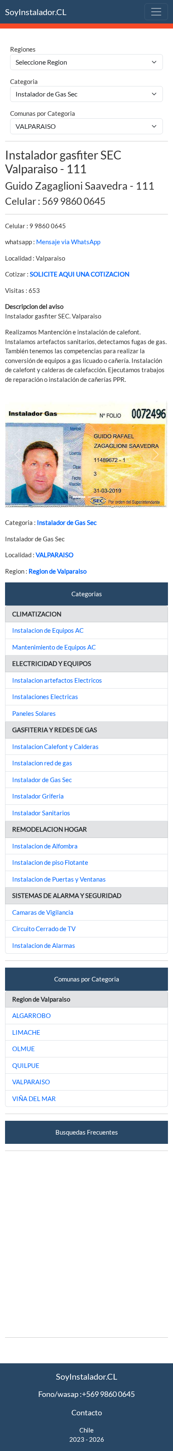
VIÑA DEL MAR (34, 1098)
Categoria (24, 81)
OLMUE (23, 1048)
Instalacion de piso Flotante (50, 862)
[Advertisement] (86, 1244)
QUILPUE (25, 1065)
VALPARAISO (54, 554)
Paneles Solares (34, 713)
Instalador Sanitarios (41, 813)
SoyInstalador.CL (35, 12)
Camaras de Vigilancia (42, 912)
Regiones (23, 49)
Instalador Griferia (38, 796)
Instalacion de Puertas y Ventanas (59, 879)
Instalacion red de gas (42, 763)
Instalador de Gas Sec (67, 522)
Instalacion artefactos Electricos (57, 680)
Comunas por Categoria (42, 113)
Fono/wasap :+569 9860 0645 (86, 1394)
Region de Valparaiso (57, 571)
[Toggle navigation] (156, 11)
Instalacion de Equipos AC (48, 630)
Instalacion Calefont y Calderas (55, 746)
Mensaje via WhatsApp (68, 241)
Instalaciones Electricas (45, 696)
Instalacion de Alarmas (43, 945)
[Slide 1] (79, 497)
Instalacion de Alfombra (45, 846)
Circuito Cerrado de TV (44, 928)
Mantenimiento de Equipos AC (54, 647)
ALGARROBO (31, 1015)
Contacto (86, 1412)
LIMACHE (26, 1032)
